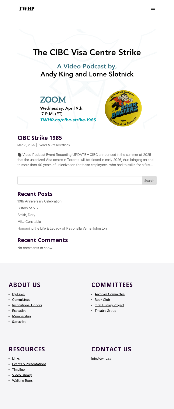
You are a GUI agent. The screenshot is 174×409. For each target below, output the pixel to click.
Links (16, 358)
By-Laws (18, 294)
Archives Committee (110, 294)
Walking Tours (22, 380)
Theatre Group (105, 310)
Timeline (18, 369)
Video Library (22, 375)
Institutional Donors (27, 305)
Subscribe (19, 321)
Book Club (102, 299)
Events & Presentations (54, 145)
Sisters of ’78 (27, 208)
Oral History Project (109, 305)
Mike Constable (29, 221)
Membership (21, 316)
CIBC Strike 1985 (39, 137)
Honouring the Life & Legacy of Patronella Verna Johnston (62, 228)
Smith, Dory (26, 215)
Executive (19, 310)
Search (149, 180)
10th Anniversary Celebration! (39, 201)
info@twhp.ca (101, 358)
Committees (21, 299)
